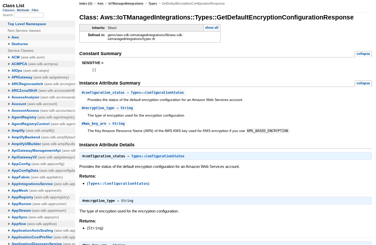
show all (211, 27)
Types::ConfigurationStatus (157, 156)
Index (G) (85, 3)
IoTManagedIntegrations (125, 3)
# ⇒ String (107, 108)
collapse (363, 54)
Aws (100, 3)
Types (152, 3)
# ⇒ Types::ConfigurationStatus (133, 92)
